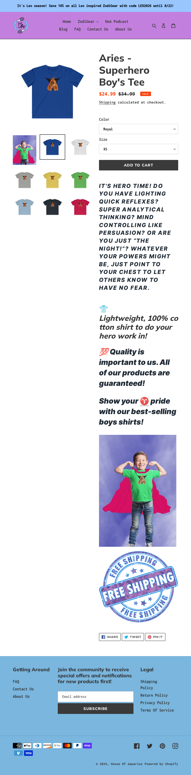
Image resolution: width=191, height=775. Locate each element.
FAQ (16, 681)
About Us (21, 696)
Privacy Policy (155, 703)
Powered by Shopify (161, 764)
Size (103, 139)
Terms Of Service (157, 710)
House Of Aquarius (127, 764)
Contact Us (23, 689)
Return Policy (154, 695)
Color (104, 119)
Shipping (107, 102)
